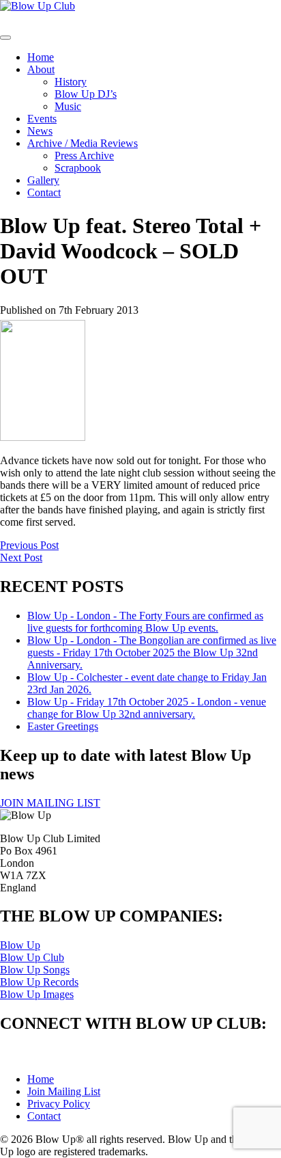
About (41, 69)
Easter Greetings (62, 726)
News (40, 131)
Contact (44, 192)
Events (42, 118)
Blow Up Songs (35, 969)
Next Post (21, 557)
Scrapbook (78, 168)
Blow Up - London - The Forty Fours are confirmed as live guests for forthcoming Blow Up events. (145, 622)
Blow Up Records (39, 982)
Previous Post (29, 545)
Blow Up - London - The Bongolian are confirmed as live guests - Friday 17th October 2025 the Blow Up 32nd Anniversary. (151, 652)
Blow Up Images (37, 994)
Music (68, 106)
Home (40, 57)
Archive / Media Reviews (82, 143)
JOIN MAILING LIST (50, 803)
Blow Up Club (32, 957)
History (71, 81)
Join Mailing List (63, 1091)
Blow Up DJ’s (86, 94)
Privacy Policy (58, 1103)
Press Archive (84, 155)
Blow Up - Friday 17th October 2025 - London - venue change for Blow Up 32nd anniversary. (146, 708)
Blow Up (20, 945)
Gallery (43, 180)
